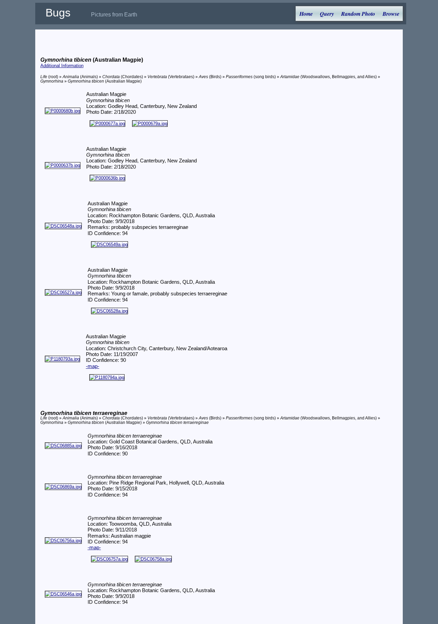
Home (306, 13)
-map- (92, 366)
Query (327, 13)
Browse (391, 13)
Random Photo (358, 13)
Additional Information (61, 65)
